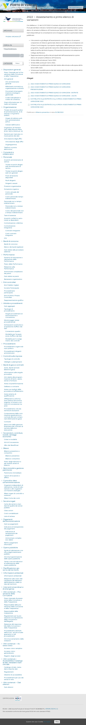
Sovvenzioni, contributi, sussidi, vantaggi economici (13, 435)
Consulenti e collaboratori (8, 153)
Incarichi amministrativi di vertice (13, 161)
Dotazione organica (11, 189)
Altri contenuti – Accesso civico (11, 645)
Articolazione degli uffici (13, 139)
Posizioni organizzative (12, 186)
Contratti (7, 422)
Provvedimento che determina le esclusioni (13, 410)
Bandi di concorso (10, 241)
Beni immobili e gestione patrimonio (13, 469)
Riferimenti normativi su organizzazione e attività (14, 87)
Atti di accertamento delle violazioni (14, 640)
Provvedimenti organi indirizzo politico (14, 347)
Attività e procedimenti (12, 303)
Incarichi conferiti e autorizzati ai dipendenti (13, 219)
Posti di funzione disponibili (11, 177)
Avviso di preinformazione (13, 384)
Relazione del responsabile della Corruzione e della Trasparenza (13, 626)
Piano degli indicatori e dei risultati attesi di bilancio (12, 463)
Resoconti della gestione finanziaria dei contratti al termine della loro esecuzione (13, 427)
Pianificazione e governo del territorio (11, 569)
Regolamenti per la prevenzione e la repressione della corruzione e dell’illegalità (13, 618)
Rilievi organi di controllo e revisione (14, 494)
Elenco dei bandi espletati (13, 247)
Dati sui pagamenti (11, 524)
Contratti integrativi (12, 231)
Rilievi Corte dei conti (12, 498)
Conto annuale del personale (12, 193)
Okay (57, 722)
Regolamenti (9, 672)
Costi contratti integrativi (10, 234)
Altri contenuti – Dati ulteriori (12, 683)
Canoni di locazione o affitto (12, 477)
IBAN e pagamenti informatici (11, 543)
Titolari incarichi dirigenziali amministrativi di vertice (14, 166)
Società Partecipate (11, 288)
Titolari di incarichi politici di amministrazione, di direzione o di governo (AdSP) (13, 112)
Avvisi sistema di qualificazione (10, 395)
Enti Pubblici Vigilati (11, 285)
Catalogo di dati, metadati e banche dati (13, 668)
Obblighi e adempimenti (13, 362)
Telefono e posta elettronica (10, 148)
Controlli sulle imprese (12, 356)
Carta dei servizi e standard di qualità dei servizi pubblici (13, 506)
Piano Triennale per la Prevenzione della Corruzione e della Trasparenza (14, 74)
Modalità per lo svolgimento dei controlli (13, 340)
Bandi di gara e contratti (13, 365)
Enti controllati (9, 282)
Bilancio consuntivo (12, 459)
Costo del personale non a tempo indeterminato (14, 212)
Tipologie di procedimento (9, 310)
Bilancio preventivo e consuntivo (11, 452)
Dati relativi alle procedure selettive (14, 251)
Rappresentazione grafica (13, 300)
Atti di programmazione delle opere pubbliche (13, 558)
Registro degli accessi (12, 656)
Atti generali (8, 79)
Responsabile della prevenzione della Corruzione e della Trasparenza (13, 606)
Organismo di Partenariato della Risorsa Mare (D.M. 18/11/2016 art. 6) (13, 129)
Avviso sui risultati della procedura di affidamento (13, 390)
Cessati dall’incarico (12, 125)
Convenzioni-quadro (12, 331)
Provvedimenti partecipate (9, 292)
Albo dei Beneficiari (11, 445)
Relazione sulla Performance (9, 268)
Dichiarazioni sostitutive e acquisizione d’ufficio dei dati (13, 326)
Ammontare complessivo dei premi (13, 272)
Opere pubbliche (10, 547)
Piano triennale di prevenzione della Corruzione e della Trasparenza (13, 600)
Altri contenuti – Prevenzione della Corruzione (12, 594)
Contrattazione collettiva (13, 223)
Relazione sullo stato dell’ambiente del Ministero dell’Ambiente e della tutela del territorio (13, 581)
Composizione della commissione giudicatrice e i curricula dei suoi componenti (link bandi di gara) (13, 416)
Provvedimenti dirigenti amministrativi (12, 352)
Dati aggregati (9, 306)
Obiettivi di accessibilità (13, 675)
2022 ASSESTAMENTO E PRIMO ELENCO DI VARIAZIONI (50, 84)
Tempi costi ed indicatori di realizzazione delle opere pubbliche (13, 563)
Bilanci (6, 448)
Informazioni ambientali (13, 573)
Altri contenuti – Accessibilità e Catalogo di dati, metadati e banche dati (13, 661)
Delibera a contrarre (11, 386)
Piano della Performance (13, 264)
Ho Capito (47, 722)
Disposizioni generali (12, 70)
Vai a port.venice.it (75, 7)
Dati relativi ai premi (11, 276)
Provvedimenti (9, 344)
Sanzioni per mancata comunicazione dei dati (13, 135)
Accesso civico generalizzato (9, 652)
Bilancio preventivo (42, 112)
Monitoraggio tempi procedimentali (11, 321)
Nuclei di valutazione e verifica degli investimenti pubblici (13, 552)
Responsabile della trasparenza (11, 612)
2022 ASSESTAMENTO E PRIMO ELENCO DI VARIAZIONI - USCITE (54, 96)
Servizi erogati (9, 501)
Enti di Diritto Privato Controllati (12, 296)
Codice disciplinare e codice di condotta (13, 98)
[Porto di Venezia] (20, 8)
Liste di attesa (9, 516)
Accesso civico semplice (13, 648)
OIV (5, 238)
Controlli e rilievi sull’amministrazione (11, 482)
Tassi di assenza (10, 215)
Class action (8, 510)
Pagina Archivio (12, 37)
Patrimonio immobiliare (12, 473)
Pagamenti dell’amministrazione (11, 520)
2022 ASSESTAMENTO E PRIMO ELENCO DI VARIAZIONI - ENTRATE (54, 93)
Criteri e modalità (10, 439)
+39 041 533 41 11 (51, 709)
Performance (9, 255)
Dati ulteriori (8, 687)
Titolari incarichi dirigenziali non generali (14, 172)
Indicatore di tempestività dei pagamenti (13, 528)
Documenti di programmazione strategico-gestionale (14, 93)
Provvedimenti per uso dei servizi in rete (14, 678)
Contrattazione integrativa (9, 227)
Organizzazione (9, 107)
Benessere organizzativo (13, 279)
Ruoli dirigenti (10, 180)
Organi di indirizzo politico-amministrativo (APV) (14, 120)
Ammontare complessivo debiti (13, 539)
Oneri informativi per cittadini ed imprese (13, 103)
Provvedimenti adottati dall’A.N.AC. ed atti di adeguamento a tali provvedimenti (14, 633)
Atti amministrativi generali (12, 83)
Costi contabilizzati (11, 513)
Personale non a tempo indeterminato (13, 202)
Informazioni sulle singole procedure (13, 373)
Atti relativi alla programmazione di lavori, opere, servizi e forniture (13, 379)
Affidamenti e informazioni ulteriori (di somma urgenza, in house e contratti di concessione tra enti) (13, 402)
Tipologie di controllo (12, 359)
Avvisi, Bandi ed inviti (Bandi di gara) (11, 369)
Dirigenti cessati (11, 183)
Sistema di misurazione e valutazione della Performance (13, 259)
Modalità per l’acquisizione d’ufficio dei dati (13, 335)
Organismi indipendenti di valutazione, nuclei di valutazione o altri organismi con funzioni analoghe (13, 488)
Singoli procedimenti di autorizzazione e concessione (14, 315)
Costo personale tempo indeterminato (14, 197)
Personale (7, 157)
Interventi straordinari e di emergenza (13, 588)
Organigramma (11, 145)
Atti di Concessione (11, 442)
